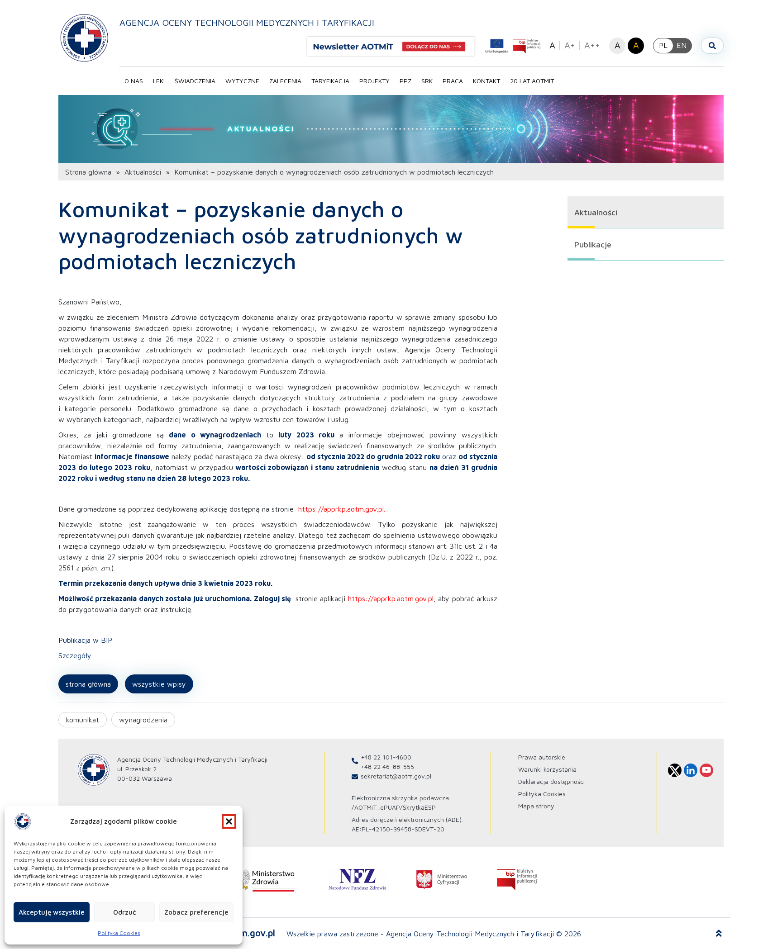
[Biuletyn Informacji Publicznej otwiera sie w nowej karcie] (526, 46)
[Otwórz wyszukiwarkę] (712, 46)
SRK (427, 81)
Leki (159, 81)
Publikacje (592, 244)
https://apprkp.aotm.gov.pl (341, 509)
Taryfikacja (330, 81)
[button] (229, 821)
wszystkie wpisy (159, 684)
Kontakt (486, 81)
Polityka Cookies (119, 933)
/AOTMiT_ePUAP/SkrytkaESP (394, 807)
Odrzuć (124, 912)
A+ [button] (569, 45)
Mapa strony (536, 806)
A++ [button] (592, 45)
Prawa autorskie (541, 757)
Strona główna (88, 172)
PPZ (405, 81)
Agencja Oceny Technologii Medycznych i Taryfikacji (246, 22)
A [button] (552, 45)
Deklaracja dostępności (551, 781)
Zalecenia (285, 81)
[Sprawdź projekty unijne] (497, 46)
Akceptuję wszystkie (52, 912)
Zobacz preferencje (196, 912)
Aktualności (142, 172)
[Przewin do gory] (719, 933)
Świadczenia (195, 81)
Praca (453, 81)
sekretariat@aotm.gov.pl (396, 776)
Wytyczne (242, 81)
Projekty (374, 81)
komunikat (82, 720)
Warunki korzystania (547, 769)
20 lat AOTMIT (532, 81)
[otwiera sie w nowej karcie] (261, 880)
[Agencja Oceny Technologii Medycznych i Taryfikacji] (84, 37)
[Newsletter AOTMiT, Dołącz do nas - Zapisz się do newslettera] (394, 46)
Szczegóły (74, 655)
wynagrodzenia (143, 720)
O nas (133, 81)
